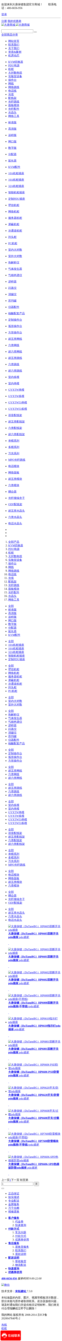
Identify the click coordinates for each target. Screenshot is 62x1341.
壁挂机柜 (13, 669)
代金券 (19, 1221)
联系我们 (20, 1250)
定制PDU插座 (16, 659)
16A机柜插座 (16, 648)
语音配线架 (15, 833)
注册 (4, 21)
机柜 (11, 69)
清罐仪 (12, 732)
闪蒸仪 (12, 729)
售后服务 (13, 1243)
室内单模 (13, 808)
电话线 (12, 90)
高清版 (12, 613)
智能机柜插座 (16, 655)
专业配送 (13, 1200)
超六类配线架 (16, 843)
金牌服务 (13, 1204)
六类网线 (13, 774)
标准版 (12, 609)
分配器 (12, 627)
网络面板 (13, 878)
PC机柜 (12, 691)
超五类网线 (15, 770)
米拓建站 (21, 1291)
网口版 (12, 620)
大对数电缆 (15, 72)
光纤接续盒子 (16, 899)
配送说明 (13, 1257)
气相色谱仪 (15, 721)
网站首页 (13, 41)
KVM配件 (14, 634)
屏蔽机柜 (13, 680)
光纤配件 (13, 108)
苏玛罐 (12, 736)
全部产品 (13, 541)
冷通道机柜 (15, 683)
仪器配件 (13, 739)
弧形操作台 (15, 757)
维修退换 (13, 1211)
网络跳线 (13, 87)
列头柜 (12, 687)
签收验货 (20, 1261)
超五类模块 (15, 881)
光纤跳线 (13, 101)
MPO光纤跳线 (16, 864)
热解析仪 (13, 714)
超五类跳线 (15, 787)
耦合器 (12, 895)
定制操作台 (15, 753)
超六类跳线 (15, 795)
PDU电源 (13, 65)
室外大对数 (15, 704)
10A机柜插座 (16, 644)
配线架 (12, 98)
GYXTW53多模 (17, 823)
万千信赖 (13, 1207)
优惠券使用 (22, 1239)
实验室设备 (15, 76)
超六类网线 (15, 777)
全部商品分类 (9, 34)
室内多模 (13, 805)
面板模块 (13, 105)
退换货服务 (22, 1246)
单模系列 (13, 853)
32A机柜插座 (16, 652)
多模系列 (13, 857)
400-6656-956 (9, 1278)
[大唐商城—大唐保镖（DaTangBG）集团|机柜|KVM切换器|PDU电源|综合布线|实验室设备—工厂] (15, 24)
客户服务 (13, 1217)
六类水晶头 (15, 916)
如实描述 (13, 1197)
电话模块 (13, 874)
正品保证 (13, 1193)
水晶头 (12, 112)
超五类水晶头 (16, 912)
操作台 (12, 79)
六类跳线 (13, 791)
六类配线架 (15, 840)
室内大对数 (15, 700)
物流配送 (20, 1264)
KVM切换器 (15, 61)
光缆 (11, 94)
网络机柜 (13, 672)
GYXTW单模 (16, 812)
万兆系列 (13, 861)
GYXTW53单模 (17, 819)
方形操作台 (15, 760)
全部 (11, 606)
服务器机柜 (15, 676)
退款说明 (20, 1254)
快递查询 (20, 1225)
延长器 (12, 631)
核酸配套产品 (16, 743)
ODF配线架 (15, 902)
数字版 (12, 624)
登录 (4, 14)
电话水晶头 (15, 919)
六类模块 (13, 885)
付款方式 (13, 1228)
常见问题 (20, 1232)
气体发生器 (15, 718)
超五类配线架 (16, 836)
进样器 (12, 725)
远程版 (12, 616)
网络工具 (13, 116)
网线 (11, 83)
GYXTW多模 (16, 815)
